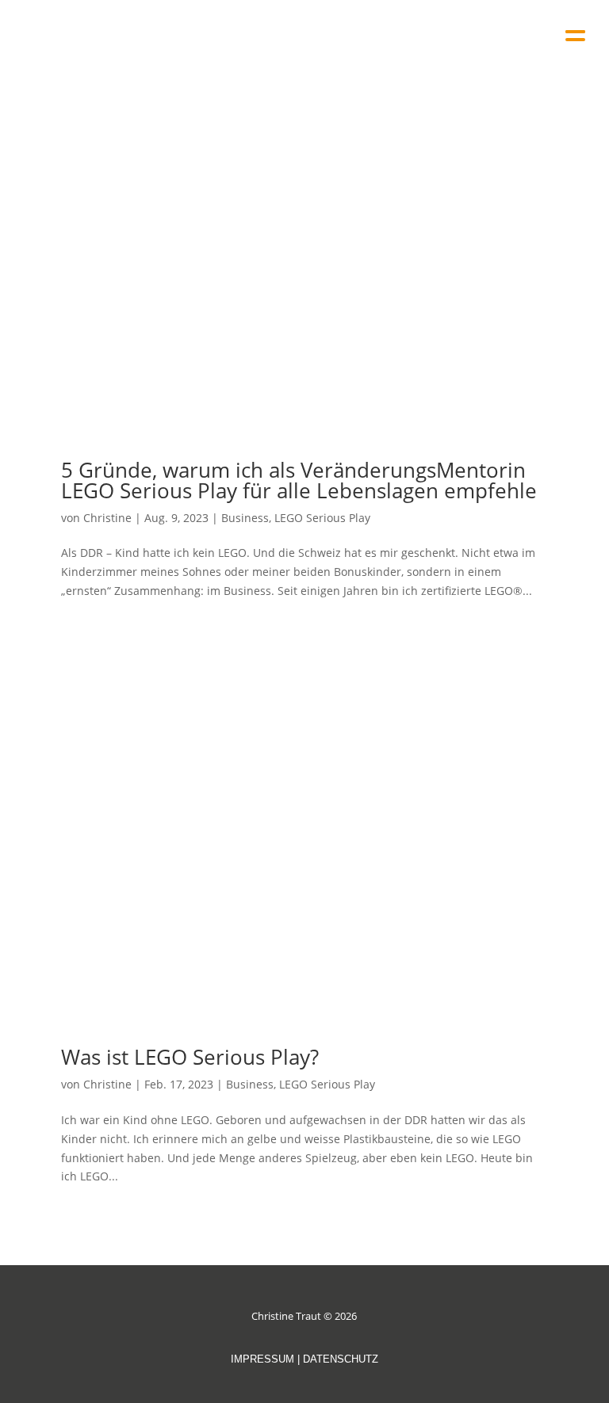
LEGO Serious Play (322, 517)
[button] (575, 29)
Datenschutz (340, 1359)
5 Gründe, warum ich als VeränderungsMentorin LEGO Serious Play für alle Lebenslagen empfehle (299, 480)
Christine (107, 517)
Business (245, 517)
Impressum (262, 1359)
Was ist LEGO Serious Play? (190, 1057)
